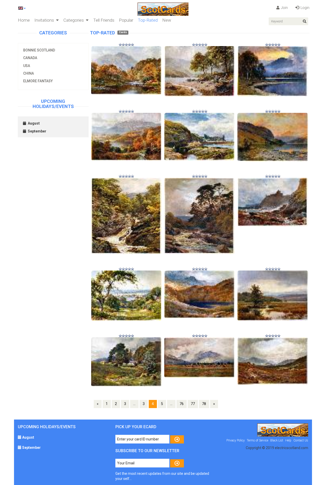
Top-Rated (148, 20)
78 (204, 404)
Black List (276, 440)
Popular (126, 20)
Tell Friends (103, 20)
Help (288, 440)
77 (193, 404)
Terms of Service (257, 440)
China (28, 73)
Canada (30, 58)
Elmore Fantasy (38, 81)
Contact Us (300, 440)
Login (304, 8)
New (166, 20)
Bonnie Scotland (39, 50)
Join (284, 8)
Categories (74, 20)
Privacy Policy (235, 440)
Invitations (45, 20)
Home (24, 20)
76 (182, 404)
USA (26, 66)
